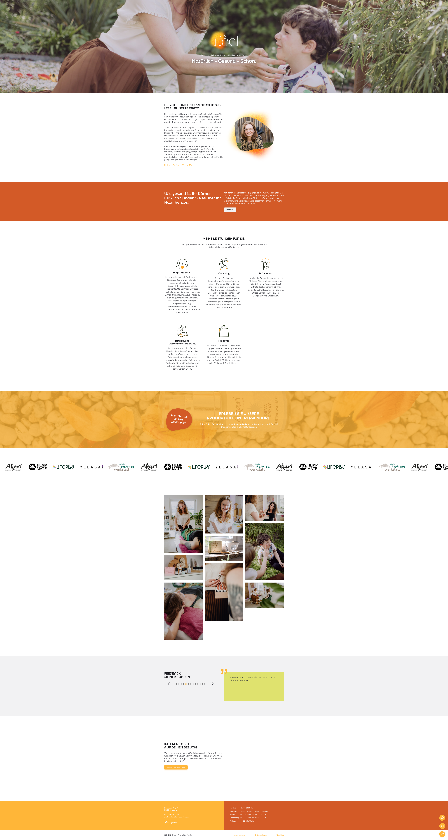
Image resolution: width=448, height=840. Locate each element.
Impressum (239, 835)
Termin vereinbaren (176, 767)
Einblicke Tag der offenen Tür (178, 165)
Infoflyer (230, 209)
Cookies (280, 835)
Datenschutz (260, 835)
